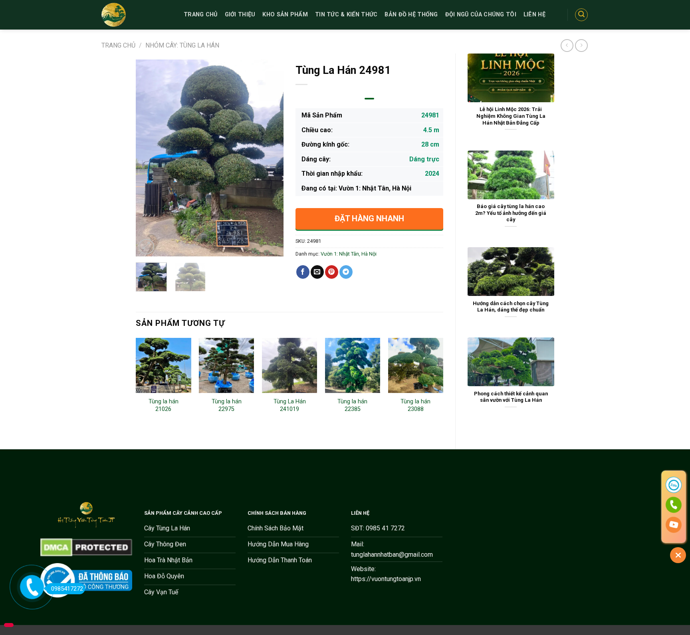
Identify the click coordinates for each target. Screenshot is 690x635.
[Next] (271, 158)
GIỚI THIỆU (240, 14)
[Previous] (149, 158)
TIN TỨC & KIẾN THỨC (346, 14)
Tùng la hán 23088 (415, 405)
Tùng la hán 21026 (163, 405)
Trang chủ (118, 45)
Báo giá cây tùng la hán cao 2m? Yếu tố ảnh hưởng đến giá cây (510, 212)
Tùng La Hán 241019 (290, 405)
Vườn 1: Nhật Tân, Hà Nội (349, 254)
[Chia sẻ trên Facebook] (302, 272)
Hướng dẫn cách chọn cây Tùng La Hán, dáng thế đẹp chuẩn (511, 306)
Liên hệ (534, 14)
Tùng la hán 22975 (227, 405)
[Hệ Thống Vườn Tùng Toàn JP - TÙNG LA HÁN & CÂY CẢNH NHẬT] (136, 15)
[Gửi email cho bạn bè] (317, 272)
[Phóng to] (146, 246)
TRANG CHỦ (201, 14)
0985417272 (67, 588)
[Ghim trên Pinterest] (331, 272)
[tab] (369, 98)
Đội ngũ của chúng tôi (480, 14)
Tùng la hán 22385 (352, 405)
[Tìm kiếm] (581, 14)
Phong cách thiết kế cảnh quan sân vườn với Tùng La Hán (511, 397)
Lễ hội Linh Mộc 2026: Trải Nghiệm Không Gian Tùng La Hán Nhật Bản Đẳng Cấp (510, 115)
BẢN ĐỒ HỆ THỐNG (411, 14)
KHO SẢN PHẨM (284, 14)
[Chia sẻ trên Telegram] (346, 272)
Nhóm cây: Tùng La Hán (182, 45)
